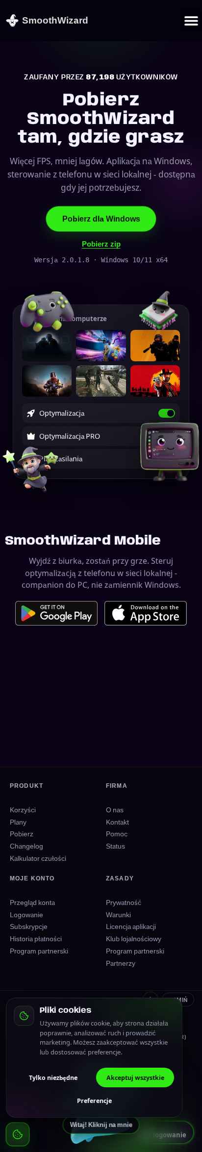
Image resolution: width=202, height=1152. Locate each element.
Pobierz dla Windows (101, 219)
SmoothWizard (55, 20)
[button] (191, 21)
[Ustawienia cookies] (17, 1134)
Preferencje (94, 1100)
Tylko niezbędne (53, 1077)
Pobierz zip (101, 244)
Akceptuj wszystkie (135, 1077)
